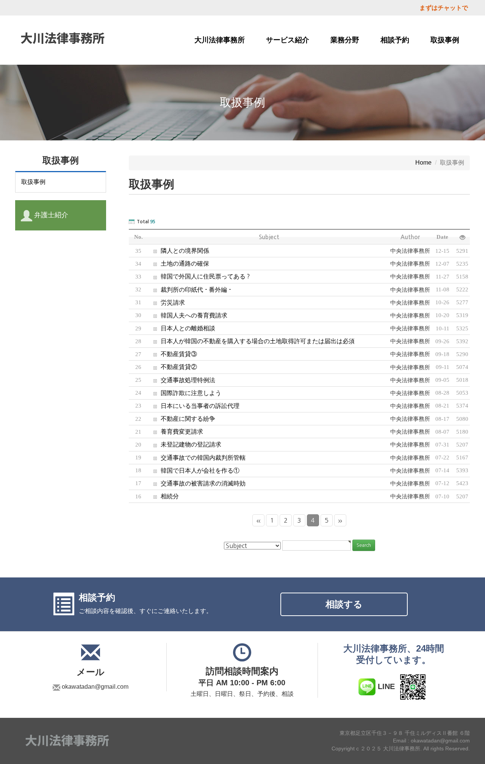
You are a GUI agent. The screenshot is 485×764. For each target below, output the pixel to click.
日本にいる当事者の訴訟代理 (193, 406)
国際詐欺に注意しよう (184, 393)
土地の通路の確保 (178, 263)
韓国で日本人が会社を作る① (193, 470)
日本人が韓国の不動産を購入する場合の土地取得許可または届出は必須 (251, 341)
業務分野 (344, 40)
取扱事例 (444, 40)
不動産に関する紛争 (181, 418)
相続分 (163, 496)
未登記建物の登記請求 (184, 444)
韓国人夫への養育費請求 (187, 315)
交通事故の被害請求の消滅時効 (197, 483)
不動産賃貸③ (172, 354)
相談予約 (394, 40)
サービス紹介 (287, 40)
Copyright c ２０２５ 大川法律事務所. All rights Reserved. (401, 749)
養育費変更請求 (175, 431)
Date (442, 237)
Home (423, 162)
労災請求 (166, 302)
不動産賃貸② (172, 367)
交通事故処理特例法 (181, 380)
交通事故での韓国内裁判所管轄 (197, 457)
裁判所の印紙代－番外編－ (190, 289)
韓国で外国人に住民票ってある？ (199, 276)
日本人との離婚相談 (181, 328)
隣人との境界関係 (178, 250)
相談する (344, 604)
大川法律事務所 (219, 40)
